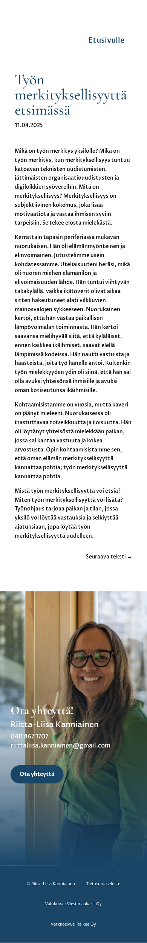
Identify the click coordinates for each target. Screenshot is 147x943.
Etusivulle (106, 40)
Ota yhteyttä (37, 774)
